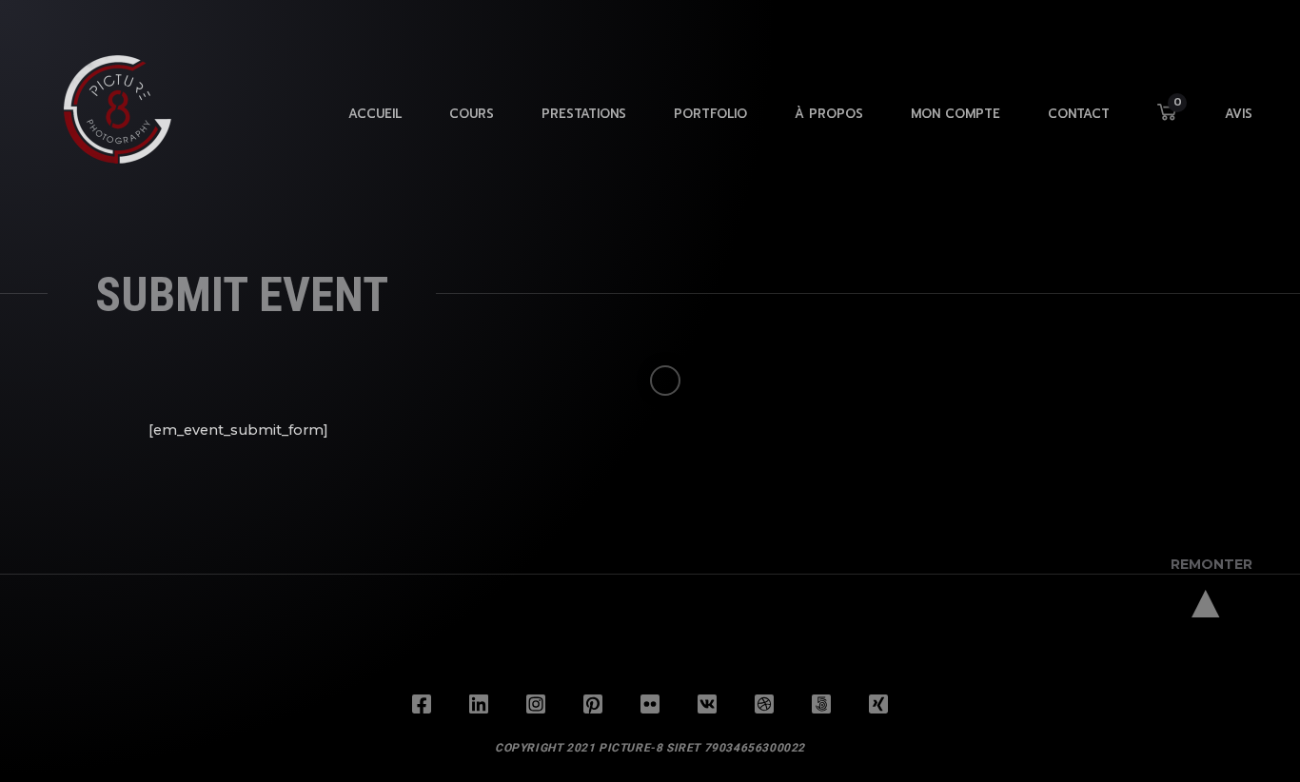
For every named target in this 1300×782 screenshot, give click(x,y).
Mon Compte (955, 114)
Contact (1079, 114)
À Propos (829, 114)
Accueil (375, 114)
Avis (1238, 114)
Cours (471, 114)
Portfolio (710, 114)
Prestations (584, 114)
